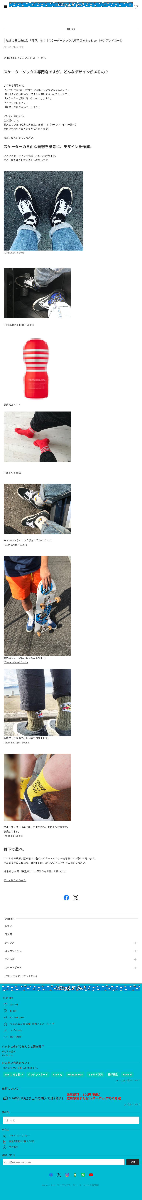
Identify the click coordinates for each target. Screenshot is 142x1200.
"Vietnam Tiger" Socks (16, 742)
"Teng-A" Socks (12, 472)
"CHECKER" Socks (14, 252)
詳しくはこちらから (15, 880)
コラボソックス (13, 951)
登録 (133, 1162)
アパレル (9, 959)
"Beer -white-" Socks (15, 545)
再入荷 (8, 934)
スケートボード (13, 967)
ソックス (9, 942)
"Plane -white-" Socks (16, 662)
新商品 (8, 926)
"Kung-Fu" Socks (13, 835)
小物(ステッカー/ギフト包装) (21, 976)
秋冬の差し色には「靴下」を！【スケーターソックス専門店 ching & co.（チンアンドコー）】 (65, 40)
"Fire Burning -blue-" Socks (19, 324)
